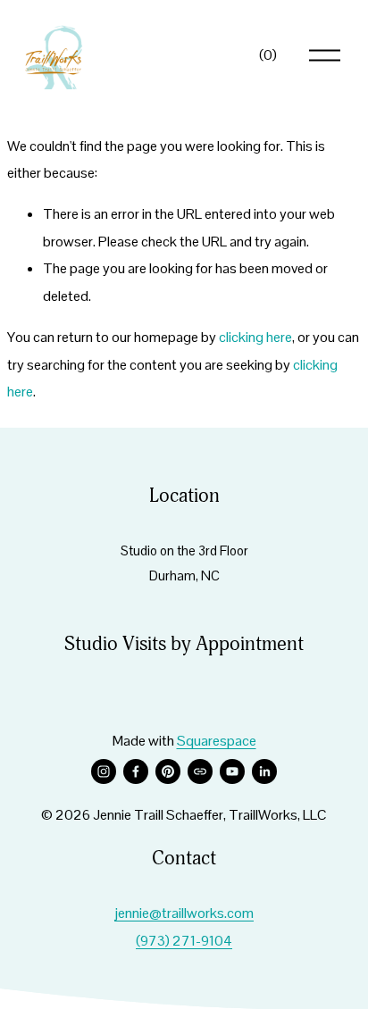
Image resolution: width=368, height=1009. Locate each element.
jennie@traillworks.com (184, 913)
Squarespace (216, 740)
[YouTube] (232, 771)
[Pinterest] (167, 771)
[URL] (200, 771)
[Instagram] (103, 771)
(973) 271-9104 (184, 940)
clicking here (255, 337)
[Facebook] (135, 771)
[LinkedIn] (264, 771)
